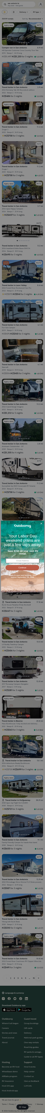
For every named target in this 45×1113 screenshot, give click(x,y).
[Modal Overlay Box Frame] (22, 556)
